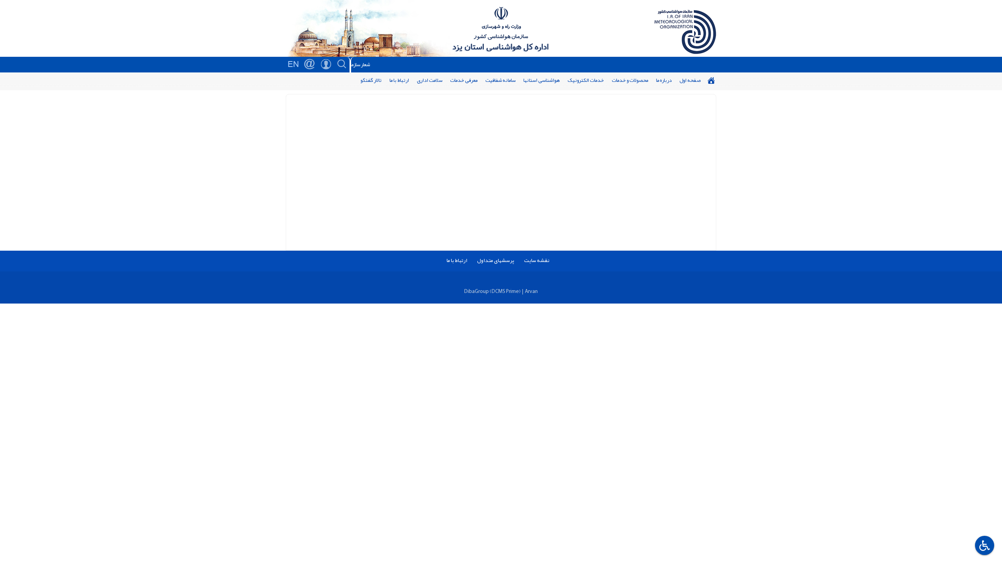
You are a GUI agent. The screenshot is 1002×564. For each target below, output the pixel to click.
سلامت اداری (429, 80)
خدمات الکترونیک (586, 80)
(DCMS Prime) (505, 291)
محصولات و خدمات (630, 80)
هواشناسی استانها (541, 80)
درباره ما (664, 80)
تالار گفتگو (371, 80)
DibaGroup (476, 291)
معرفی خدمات (464, 80)
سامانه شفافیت (500, 80)
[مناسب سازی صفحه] (983, 545)
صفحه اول (690, 80)
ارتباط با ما (399, 80)
